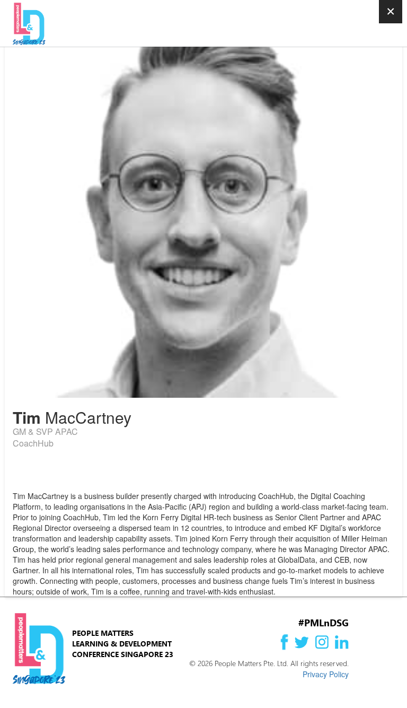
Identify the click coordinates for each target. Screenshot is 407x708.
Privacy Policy (326, 674)
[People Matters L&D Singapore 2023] (62, 24)
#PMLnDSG (323, 622)
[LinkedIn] (25, 472)
